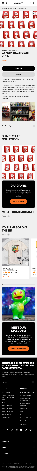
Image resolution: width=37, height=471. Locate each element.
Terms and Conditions (26, 418)
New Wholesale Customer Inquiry (25, 399)
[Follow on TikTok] (26, 430)
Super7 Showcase (7, 411)
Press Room (23, 408)
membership (17, 79)
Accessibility (24, 424)
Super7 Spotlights (7, 408)
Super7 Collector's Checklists (26, 404)
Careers (22, 415)
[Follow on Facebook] (3, 430)
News (3, 402)
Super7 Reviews (7, 405)
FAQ (21, 411)
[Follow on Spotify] (30, 430)
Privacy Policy (24, 421)
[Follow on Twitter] (7, 430)
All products (5, 8)
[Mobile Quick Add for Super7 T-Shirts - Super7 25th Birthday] (26, 263)
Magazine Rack (6, 414)
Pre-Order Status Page (27, 392)
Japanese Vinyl (21, 8)
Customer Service (25, 395)
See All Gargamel (18, 201)
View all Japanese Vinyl (18, 348)
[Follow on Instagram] (12, 430)
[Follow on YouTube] (21, 430)
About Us (4, 389)
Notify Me (18, 68)
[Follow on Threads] (17, 430)
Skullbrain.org (6, 417)
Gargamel (13, 8)
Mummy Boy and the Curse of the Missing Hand (8, 397)
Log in (14, 81)
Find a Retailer (6, 392)
